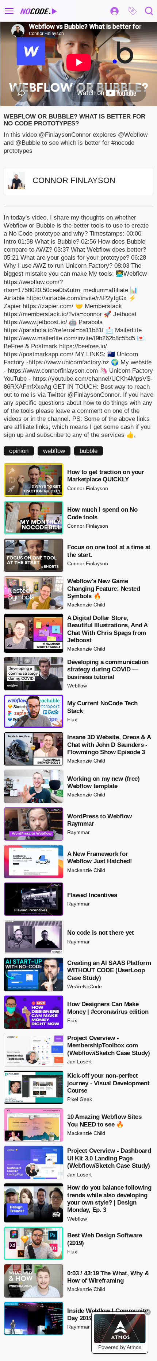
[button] (132, 11)
